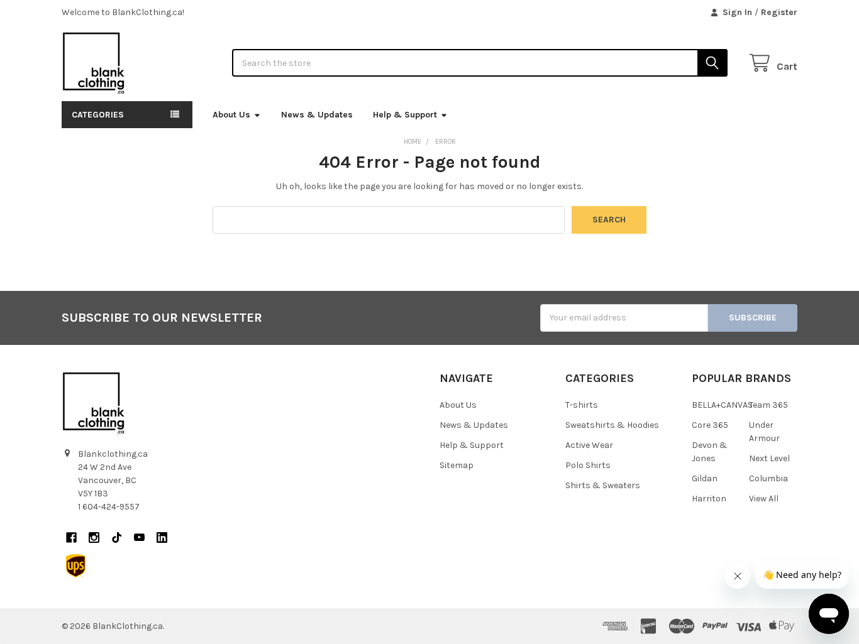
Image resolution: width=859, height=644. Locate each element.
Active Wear (589, 445)
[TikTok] (116, 537)
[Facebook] (71, 537)
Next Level (769, 458)
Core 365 (710, 425)
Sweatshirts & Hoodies (612, 425)
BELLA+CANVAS (722, 405)
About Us (231, 114)
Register (779, 12)
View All (764, 498)
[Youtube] (139, 537)
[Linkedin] (162, 537)
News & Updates (317, 114)
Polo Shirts (588, 465)
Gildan (705, 478)
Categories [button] (98, 114)
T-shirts (581, 405)
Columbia (768, 478)
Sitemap (457, 465)
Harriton (709, 498)
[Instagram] (94, 537)
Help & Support (405, 114)
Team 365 (768, 405)
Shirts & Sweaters (602, 485)
